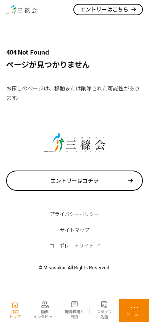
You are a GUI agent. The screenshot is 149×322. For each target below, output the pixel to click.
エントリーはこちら (104, 9)
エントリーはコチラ (74, 180)
